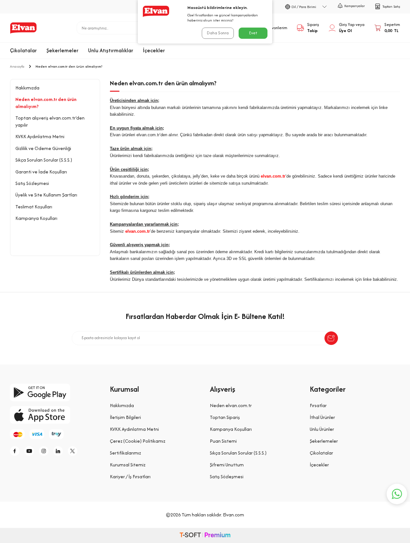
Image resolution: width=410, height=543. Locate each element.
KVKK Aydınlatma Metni (39, 136)
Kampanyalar (354, 5)
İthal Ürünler (322, 417)
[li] (59, 451)
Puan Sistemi (223, 441)
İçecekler (154, 50)
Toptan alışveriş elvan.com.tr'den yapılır (50, 121)
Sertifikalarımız (125, 452)
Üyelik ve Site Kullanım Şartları (46, 194)
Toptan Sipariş (225, 417)
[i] (45, 451)
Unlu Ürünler (322, 429)
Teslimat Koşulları (33, 206)
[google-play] (55, 392)
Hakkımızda (27, 87)
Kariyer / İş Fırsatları (130, 476)
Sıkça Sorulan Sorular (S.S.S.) (43, 159)
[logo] (23, 28)
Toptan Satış (391, 6)
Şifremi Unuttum (227, 464)
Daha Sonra (218, 33)
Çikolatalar (23, 50)
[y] (30, 451)
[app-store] (55, 415)
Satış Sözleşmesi (32, 183)
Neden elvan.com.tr (231, 405)
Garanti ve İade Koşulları (41, 171)
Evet (253, 33)
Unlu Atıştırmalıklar (110, 50)
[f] (16, 451)
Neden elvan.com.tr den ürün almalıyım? (46, 102)
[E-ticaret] (205, 535)
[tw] (74, 451)
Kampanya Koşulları (36, 218)
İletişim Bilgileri (125, 417)
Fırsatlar (318, 405)
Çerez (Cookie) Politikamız (137, 441)
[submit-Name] (331, 338)
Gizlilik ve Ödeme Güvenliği (43, 148)
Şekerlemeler (62, 50)
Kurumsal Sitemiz (127, 464)
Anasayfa (17, 66)
